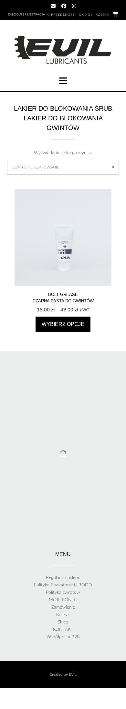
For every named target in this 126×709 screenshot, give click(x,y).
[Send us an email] (53, 6)
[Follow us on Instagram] (74, 6)
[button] (63, 81)
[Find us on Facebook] (63, 6)
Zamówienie (63, 607)
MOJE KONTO (63, 600)
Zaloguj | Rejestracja (26, 14)
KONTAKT (63, 629)
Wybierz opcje (63, 324)
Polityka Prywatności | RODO (63, 585)
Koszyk (63, 615)
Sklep (63, 622)
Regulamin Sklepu (63, 577)
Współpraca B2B (63, 637)
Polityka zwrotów (63, 592)
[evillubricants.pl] (63, 50)
